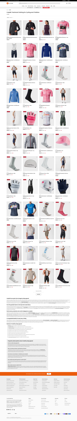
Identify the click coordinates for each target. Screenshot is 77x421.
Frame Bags (35, 388)
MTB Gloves (21, 388)
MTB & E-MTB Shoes (66, 390)
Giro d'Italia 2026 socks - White (11, 173)
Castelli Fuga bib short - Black (11, 82)
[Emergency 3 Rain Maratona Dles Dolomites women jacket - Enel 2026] (14, 27)
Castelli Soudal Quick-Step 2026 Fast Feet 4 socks (14, 285)
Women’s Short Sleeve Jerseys (11, 383)
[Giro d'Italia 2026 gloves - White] (14, 186)
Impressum (56, 404)
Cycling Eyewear (44, 380)
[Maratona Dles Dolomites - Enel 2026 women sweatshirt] (14, 95)
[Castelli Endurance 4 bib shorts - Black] (62, 95)
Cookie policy (43, 404)
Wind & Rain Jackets (9, 390)
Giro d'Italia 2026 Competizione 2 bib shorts (29, 82)
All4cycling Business (67, 403)
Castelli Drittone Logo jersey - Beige (28, 285)
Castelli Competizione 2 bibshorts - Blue (12, 150)
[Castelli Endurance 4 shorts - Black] (62, 231)
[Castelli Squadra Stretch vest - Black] (14, 253)
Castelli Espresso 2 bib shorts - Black (44, 285)
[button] (70, 3)
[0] (68, 3)
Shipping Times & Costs (32, 406)
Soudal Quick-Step (19, 307)
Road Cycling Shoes (66, 380)
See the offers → (46, 7)
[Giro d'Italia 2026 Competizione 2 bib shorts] (30, 73)
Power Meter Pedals (56, 383)
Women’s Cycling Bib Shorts (10, 385)
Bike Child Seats (35, 382)
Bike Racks (34, 383)
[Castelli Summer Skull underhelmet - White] (30, 163)
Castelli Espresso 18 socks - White (44, 173)
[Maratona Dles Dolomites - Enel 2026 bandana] (46, 186)
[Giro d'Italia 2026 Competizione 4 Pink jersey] (30, 50)
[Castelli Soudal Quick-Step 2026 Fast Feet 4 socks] (14, 276)
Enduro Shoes (66, 388)
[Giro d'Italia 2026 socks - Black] (30, 95)
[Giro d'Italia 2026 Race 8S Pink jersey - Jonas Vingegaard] (62, 27)
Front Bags (34, 385)
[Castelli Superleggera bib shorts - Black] (30, 186)
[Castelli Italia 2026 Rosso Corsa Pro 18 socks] (46, 253)
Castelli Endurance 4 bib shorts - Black (60, 105)
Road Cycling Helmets (45, 388)
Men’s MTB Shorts (21, 383)
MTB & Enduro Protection (22, 390)
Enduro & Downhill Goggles (46, 382)
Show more (38, 294)
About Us (56, 403)
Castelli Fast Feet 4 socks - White (11, 241)
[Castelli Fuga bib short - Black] (14, 73)
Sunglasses (43, 383)
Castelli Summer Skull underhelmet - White (29, 173)
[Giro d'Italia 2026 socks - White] (14, 163)
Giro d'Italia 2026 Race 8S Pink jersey (44, 105)
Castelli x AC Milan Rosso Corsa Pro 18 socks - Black (62, 285)
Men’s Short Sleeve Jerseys (10, 380)
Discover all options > (17, 0)
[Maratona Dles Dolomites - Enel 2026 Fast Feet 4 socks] (46, 141)
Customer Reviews (44, 406)
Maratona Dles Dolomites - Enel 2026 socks (45, 82)
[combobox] (39, 3)
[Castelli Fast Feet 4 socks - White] (14, 231)
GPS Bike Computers (57, 382)
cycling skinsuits (15, 314)
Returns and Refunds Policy (45, 401)
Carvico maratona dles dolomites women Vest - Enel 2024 (46, 38)
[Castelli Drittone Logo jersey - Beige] (30, 276)
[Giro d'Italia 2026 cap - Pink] (62, 141)
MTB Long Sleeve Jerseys (23, 382)
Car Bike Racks (35, 380)
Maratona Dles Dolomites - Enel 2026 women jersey (14, 218)
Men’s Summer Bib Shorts (10, 382)
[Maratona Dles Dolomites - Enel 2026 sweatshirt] (46, 50)
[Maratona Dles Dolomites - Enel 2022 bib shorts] (62, 118)
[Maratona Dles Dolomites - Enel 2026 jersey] (62, 50)
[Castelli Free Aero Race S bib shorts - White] (14, 118)
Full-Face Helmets (44, 385)
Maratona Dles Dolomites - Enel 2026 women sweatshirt (13, 106)
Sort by (8, 17)
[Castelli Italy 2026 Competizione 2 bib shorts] (62, 163)
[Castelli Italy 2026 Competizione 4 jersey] (30, 209)
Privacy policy (43, 403)
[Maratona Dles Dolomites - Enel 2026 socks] (46, 73)
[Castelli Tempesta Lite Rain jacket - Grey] (30, 141)
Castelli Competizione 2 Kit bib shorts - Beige (45, 241)
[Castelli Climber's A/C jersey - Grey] (30, 231)
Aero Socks (65, 382)
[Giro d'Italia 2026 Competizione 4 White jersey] (46, 118)
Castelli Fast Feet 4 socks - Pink (59, 218)
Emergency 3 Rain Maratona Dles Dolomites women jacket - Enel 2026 (14, 38)
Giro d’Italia (35, 308)
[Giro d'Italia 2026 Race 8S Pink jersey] (46, 95)
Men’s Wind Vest (9, 388)
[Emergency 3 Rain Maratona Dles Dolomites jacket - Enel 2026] (30, 27)
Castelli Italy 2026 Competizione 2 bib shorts (61, 173)
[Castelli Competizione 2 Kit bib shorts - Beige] (46, 231)
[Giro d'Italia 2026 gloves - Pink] (30, 118)
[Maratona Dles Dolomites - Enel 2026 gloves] (62, 186)
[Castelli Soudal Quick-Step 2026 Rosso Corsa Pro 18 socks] (46, 209)
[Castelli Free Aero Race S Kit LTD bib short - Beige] (62, 253)
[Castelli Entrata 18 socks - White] (62, 73)
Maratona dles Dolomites (13, 405)
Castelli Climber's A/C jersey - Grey (28, 241)
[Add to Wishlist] (21, 21)
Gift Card (66, 401)
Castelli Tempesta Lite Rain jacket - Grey (28, 150)
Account (30, 403)
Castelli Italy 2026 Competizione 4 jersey (28, 218)
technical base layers (10, 314)
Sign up (49, 373)
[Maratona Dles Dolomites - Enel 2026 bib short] (14, 50)
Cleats (65, 383)
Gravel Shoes (65, 385)
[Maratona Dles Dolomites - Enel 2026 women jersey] (14, 209)
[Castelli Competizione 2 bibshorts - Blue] (14, 141)
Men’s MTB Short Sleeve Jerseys (23, 380)
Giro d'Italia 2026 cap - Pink (59, 150)
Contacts (30, 401)
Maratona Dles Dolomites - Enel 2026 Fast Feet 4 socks (46, 151)
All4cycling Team (67, 404)
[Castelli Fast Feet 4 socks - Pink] (62, 209)
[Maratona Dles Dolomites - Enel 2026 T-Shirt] (30, 253)
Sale (55, 401)
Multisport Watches (56, 380)
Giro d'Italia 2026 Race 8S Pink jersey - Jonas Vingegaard (61, 38)
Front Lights (55, 385)
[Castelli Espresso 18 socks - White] (46, 163)
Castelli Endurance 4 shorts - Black (60, 241)
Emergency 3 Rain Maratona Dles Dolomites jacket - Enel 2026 (30, 38)
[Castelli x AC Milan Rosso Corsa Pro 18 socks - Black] (62, 276)
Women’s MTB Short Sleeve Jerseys (24, 385)
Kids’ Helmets (44, 390)
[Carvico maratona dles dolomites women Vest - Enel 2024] (46, 27)
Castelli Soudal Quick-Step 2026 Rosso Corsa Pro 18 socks (46, 219)
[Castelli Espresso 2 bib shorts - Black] (46, 276)
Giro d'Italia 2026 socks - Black (27, 105)
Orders (29, 404)
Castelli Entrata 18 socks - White (60, 82)
